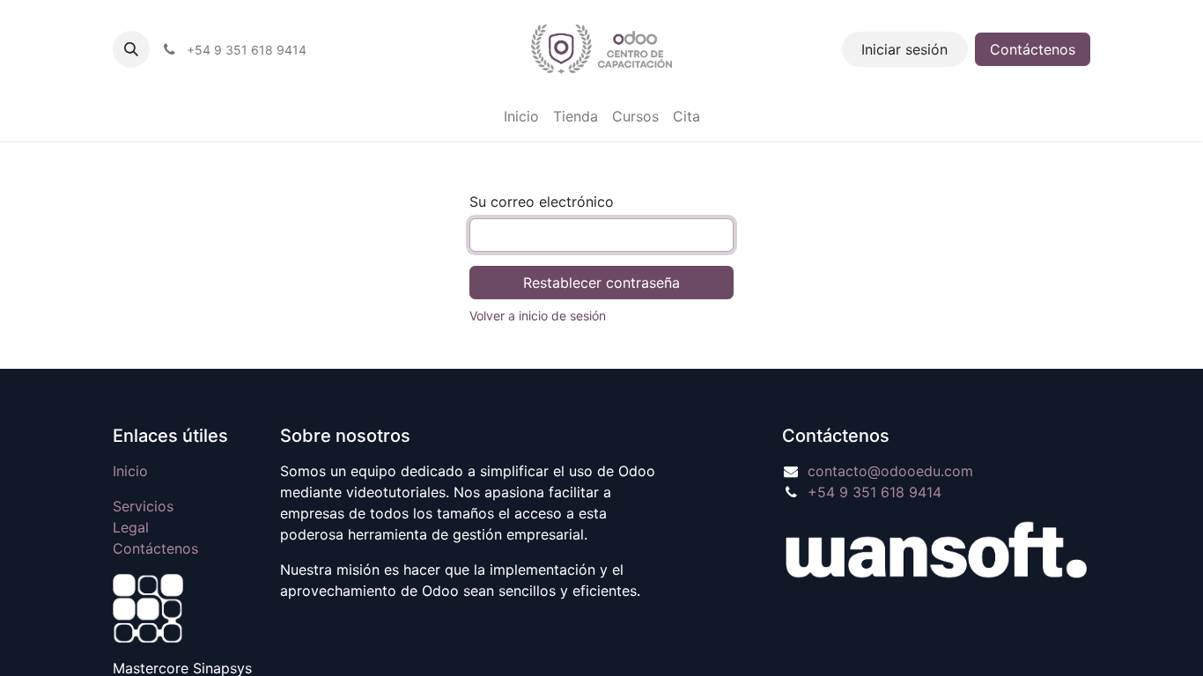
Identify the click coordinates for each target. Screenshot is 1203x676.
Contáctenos (1032, 49)
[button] (131, 49)
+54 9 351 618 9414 (874, 492)
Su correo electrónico (541, 201)
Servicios (143, 506)
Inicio (130, 471)
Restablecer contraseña (601, 282)
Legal (131, 527)
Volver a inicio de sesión (537, 315)
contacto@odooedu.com (890, 471)
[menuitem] (521, 116)
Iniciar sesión (904, 49)
